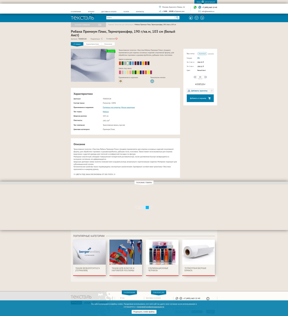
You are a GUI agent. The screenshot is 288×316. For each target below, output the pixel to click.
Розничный (202, 54)
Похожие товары (144, 182)
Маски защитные (128, 107)
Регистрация (210, 2)
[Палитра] (191, 18)
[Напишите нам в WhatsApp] (195, 7)
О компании (76, 12)
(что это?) (211, 53)
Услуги (126, 12)
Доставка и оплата (108, 12)
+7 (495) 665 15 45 (209, 7)
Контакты (140, 12)
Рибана (106, 111)
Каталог (91, 12)
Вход (198, 2)
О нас (122, 298)
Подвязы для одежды (111, 107)
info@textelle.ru (208, 11)
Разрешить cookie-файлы (144, 312)
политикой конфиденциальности (150, 307)
